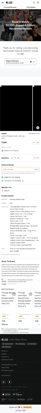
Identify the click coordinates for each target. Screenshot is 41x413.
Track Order (5, 367)
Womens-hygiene (23, 329)
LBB (2, 329)
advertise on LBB (7, 359)
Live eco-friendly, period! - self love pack (16, 332)
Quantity (5, 158)
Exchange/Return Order (9, 364)
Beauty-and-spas (11, 329)
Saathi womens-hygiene (11, 331)
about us (4, 351)
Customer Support (7, 370)
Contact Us (5, 357)
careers (4, 354)
